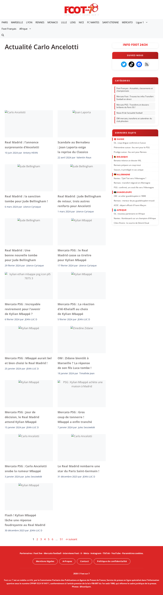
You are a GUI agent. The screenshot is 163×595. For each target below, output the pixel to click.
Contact (84, 561)
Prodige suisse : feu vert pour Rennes (130, 152)
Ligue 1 (140, 22)
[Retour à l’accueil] (81, 9)
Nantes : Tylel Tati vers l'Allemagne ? (130, 178)
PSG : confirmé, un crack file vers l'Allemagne (134, 187)
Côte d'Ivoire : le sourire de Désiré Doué (131, 223)
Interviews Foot (71, 553)
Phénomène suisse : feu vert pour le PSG (132, 147)
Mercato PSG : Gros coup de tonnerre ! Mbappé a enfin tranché (75, 417)
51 (62, 539)
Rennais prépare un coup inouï (127, 165)
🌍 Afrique (120, 209)
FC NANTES (93, 22)
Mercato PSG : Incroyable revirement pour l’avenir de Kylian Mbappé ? (22, 309)
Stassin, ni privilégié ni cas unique (128, 170)
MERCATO (127, 22)
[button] (3, 35)
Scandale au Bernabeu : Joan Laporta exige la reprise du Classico (74, 147)
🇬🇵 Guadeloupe (123, 192)
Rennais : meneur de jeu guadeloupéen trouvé (134, 200)
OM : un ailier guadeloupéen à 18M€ (130, 196)
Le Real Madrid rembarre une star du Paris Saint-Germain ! (79, 468)
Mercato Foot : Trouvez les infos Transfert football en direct (135, 98)
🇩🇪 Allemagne (122, 174)
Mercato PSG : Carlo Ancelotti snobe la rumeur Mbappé (26, 468)
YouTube (116, 553)
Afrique (23, 28)
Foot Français (9, 28)
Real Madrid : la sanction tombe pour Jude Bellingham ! (26, 198)
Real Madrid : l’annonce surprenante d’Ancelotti (22, 144)
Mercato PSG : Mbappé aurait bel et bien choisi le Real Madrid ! (28, 360)
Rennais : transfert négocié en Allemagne (132, 183)
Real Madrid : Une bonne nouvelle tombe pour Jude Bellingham (21, 255)
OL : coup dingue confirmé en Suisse (130, 143)
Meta (86, 553)
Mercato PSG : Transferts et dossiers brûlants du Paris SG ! (133, 106)
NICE (81, 22)
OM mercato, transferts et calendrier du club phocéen (134, 120)
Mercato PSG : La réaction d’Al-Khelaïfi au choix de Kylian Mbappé (76, 309)
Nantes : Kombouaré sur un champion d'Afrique (135, 218)
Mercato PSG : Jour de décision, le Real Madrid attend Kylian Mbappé (22, 417)
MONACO (52, 22)
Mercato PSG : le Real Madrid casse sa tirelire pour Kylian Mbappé (74, 255)
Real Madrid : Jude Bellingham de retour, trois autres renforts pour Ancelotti (79, 201)
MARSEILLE (17, 22)
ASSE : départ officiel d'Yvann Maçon (130, 205)
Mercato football (52, 553)
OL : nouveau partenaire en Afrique (129, 214)
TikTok (106, 553)
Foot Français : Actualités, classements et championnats (135, 89)
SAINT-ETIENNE (110, 22)
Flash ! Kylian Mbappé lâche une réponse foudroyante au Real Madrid (25, 520)
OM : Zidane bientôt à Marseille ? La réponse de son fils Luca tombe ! (74, 363)
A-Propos (67, 561)
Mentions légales (45, 561)
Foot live (38, 553)
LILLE (64, 22)
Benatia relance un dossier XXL (127, 160)
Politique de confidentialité (112, 561)
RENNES (39, 22)
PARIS (5, 22)
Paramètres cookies (132, 553)
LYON (29, 22)
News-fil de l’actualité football (129, 113)
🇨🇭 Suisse (119, 138)
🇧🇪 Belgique (121, 156)
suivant (71, 539)
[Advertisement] (55, 78)
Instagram (96, 553)
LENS (73, 22)
